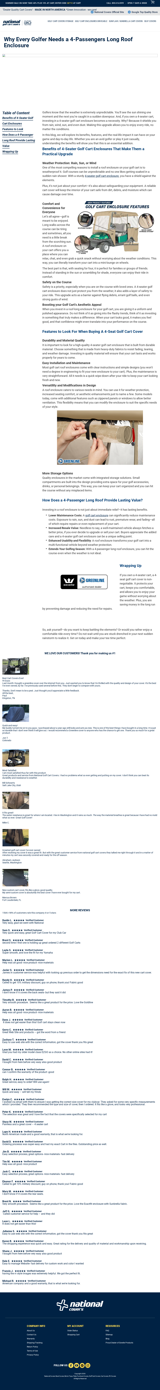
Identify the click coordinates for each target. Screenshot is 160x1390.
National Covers (49, 1376)
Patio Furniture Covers (80, 1376)
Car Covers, (105, 1376)
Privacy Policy (33, 1355)
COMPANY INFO (36, 1326)
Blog (107, 1339)
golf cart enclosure (96, 515)
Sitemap (109, 1335)
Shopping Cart (73, 1335)
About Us (31, 1331)
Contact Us (31, 1335)
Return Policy (32, 1347)
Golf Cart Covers (94, 1376)
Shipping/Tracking (34, 1343)
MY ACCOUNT (75, 1326)
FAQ (107, 1331)
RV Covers (112, 1376)
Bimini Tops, (69, 1376)
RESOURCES (113, 1326)
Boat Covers (60, 1376)
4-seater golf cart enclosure (102, 176)
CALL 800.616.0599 (115, 3)
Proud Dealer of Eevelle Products (119, 1343)
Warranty (31, 1339)
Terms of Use (32, 1351)
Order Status (72, 1331)
